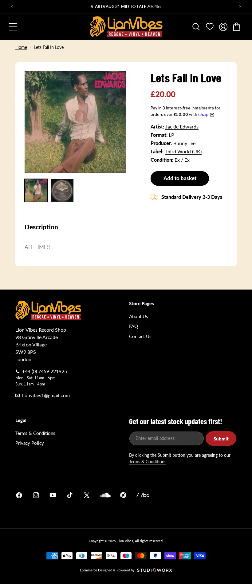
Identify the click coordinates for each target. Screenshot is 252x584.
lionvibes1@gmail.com (46, 395)
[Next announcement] (240, 7)
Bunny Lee (184, 143)
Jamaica (198, 495)
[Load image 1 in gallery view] (36, 190)
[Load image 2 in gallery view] (62, 190)
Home (21, 47)
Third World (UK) (183, 151)
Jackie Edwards (182, 126)
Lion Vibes (125, 541)
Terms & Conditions (35, 433)
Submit (221, 438)
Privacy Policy (29, 443)
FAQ (133, 326)
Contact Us (140, 336)
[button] (13, 27)
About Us (138, 316)
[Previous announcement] (12, 7)
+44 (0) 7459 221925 (44, 371)
